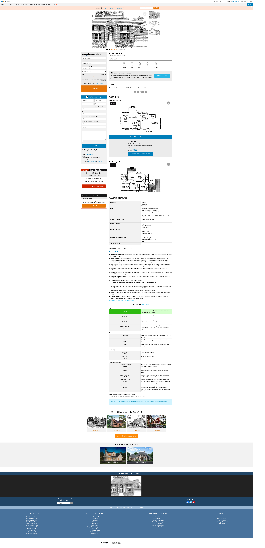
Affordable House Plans (95, 517)
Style (7, 4)
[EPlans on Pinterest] (193, 502)
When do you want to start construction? (92, 107)
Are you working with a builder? (90, 116)
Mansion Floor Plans (95, 530)
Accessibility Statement (146, 543)
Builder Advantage (221, 518)
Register (216, 1)
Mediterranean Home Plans (31, 527)
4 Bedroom (95, 523)
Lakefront (94, 528)
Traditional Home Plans (32, 532)
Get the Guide (94, 206)
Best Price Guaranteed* (99, 77)
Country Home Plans (120, 55)
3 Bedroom (95, 522)
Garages (27, 4)
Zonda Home (221, 523)
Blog (54, 4)
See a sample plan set (115, 252)
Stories (18, 4)
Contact (141, 507)
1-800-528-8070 (235, 1)
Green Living (158, 517)
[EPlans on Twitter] (190, 502)
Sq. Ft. (22, 4)
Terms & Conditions (108, 8)
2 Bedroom (95, 520)
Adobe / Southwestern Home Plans (32, 517)
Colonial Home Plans (31, 522)
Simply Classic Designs (158, 522)
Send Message (94, 146)
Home (110, 55)
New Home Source (221, 517)
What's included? (85, 56)
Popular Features (35, 4)
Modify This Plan (162, 76)
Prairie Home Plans (32, 528)
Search (3, 4)
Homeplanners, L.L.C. (158, 518)
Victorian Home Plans (31, 533)
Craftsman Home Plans (32, 525)
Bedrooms (12, 4)
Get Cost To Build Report (94, 186)
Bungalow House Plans (32, 518)
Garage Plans (94, 525)
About (136, 507)
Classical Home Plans (31, 520)
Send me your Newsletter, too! (91, 141)
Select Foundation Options (89, 61)
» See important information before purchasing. (121, 300)
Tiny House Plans (94, 533)
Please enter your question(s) (90, 130)
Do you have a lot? (86, 112)
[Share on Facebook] (140, 92)
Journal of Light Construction (221, 522)
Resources (122, 507)
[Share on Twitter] (143, 92)
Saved (250, 4)
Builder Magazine (221, 520)
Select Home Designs (158, 520)
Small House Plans (95, 532)
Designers (48, 4)
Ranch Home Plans (31, 530)
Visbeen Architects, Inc (158, 525)
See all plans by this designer (126, 436)
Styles (116, 507)
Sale (57, 4)
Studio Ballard (158, 523)
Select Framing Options (88, 66)
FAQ (132, 507)
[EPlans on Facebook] (187, 502)
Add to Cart (94, 88)
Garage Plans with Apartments (95, 527)
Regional (43, 4)
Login (221, 1)
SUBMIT (156, 8)
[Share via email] (135, 92)
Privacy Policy (119, 8)
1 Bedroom (95, 518)
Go (251, 1)
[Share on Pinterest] (146, 92)
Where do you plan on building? (90, 121)
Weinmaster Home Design (158, 527)
